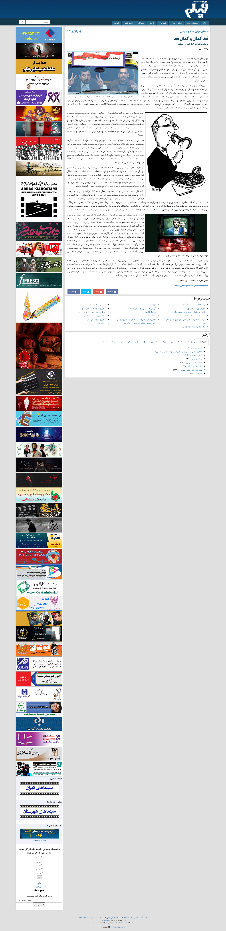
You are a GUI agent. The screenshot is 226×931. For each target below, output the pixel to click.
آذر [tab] (129, 341)
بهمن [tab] (114, 341)
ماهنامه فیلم (106, 920)
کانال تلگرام (82, 917)
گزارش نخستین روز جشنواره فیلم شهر (141, 308)
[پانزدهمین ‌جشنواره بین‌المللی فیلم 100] (39, 50)
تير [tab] (172, 341)
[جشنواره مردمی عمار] (39, 434)
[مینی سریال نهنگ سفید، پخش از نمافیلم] (39, 129)
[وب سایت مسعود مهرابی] (39, 305)
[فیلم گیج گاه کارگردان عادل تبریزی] (39, 249)
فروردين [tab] (203, 341)
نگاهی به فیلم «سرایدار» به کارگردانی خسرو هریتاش (136, 319)
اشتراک (141, 23)
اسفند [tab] (105, 341)
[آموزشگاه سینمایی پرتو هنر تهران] (39, 382)
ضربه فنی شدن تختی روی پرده (190, 370)
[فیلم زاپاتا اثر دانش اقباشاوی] (39, 345)
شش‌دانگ (198, 373)
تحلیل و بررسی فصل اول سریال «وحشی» (90, 312)
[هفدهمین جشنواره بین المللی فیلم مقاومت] (39, 403)
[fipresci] (39, 280)
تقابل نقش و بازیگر (195, 366)
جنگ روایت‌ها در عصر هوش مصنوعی (191, 315)
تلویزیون (162, 23)
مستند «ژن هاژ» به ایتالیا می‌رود (93, 315)
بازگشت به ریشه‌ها (149, 304)
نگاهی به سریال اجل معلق (96, 319)
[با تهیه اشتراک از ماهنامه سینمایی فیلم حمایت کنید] (39, 66)
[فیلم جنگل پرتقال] (39, 264)
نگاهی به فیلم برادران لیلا (192, 355)
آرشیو (151, 23)
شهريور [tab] (154, 341)
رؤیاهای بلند (151, 315)
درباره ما (101, 917)
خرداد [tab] (180, 341)
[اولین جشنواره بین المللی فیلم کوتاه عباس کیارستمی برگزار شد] (39, 199)
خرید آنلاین (128, 23)
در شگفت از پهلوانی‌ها (193, 362)
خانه (204, 23)
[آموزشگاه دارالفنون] (39, 510)
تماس (116, 23)
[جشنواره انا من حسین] (39, 495)
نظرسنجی (110, 917)
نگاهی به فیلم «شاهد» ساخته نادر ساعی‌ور (140, 323)
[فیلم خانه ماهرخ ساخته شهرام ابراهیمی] (39, 231)
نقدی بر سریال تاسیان (98, 304)
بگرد (22, 22)
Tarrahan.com (119, 927)
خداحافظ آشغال (150, 312)
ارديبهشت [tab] (191, 341)
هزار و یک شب (196, 348)
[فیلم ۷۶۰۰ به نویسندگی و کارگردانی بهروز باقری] (39, 168)
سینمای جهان (176, 23)
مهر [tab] (144, 341)
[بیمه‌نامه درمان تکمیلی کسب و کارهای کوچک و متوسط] (39, 35)
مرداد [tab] (164, 341)
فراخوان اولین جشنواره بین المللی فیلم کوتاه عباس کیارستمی (179, 351)
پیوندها (134, 917)
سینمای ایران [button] (192, 23)
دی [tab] (122, 341)
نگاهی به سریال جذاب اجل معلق (94, 308)
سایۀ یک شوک (197, 359)
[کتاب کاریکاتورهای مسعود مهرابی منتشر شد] (39, 148)
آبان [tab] (136, 341)
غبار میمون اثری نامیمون (196, 308)
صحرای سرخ (101, 323)
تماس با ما (92, 917)
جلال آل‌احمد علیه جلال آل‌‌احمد (194, 327)
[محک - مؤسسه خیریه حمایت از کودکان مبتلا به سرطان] (39, 81)
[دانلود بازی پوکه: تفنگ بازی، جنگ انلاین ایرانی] (39, 113)
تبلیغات (118, 917)
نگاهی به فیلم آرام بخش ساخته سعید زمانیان (189, 312)
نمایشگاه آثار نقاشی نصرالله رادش (193, 304)
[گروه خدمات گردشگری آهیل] (39, 418)
